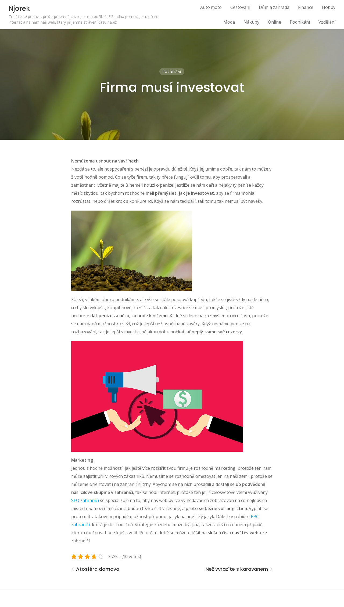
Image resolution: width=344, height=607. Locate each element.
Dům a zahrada (274, 7)
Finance (305, 7)
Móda (229, 22)
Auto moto (211, 7)
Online (274, 22)
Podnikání (300, 22)
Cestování (240, 7)
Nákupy (251, 22)
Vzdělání (326, 22)
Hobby (328, 7)
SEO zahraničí (85, 500)
